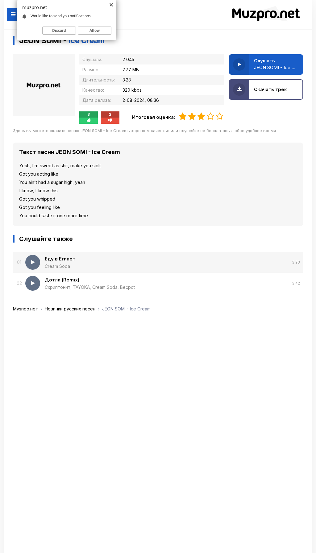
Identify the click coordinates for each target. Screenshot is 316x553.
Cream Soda (57, 266)
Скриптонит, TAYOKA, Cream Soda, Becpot (90, 287)
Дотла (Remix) (62, 280)
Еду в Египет (60, 259)
